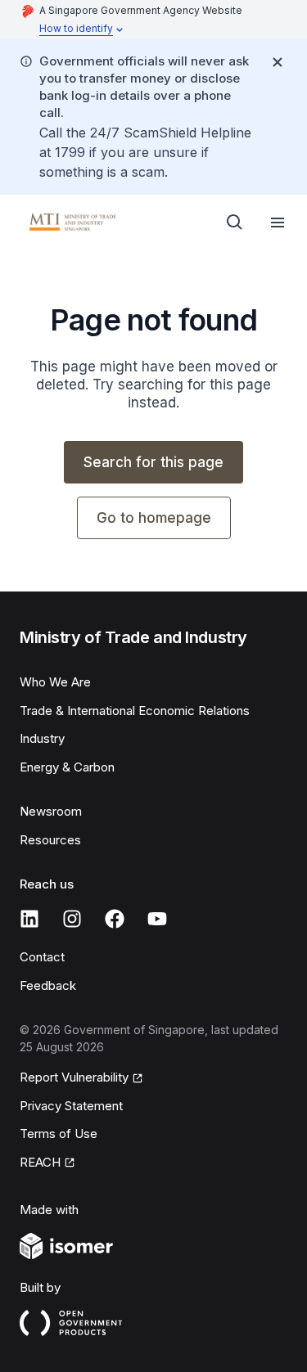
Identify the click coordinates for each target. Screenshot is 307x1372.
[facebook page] (114, 919)
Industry (42, 738)
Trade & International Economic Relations (135, 710)
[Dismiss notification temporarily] (277, 62)
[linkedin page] (29, 919)
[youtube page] (157, 919)
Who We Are (55, 682)
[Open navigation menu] (277, 222)
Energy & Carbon (67, 767)
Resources (50, 840)
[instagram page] (72, 919)
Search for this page (153, 462)
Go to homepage (154, 518)
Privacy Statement (71, 1105)
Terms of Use (58, 1133)
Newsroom (51, 811)
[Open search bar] (235, 222)
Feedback (48, 985)
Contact (42, 957)
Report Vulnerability (74, 1077)
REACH (40, 1162)
